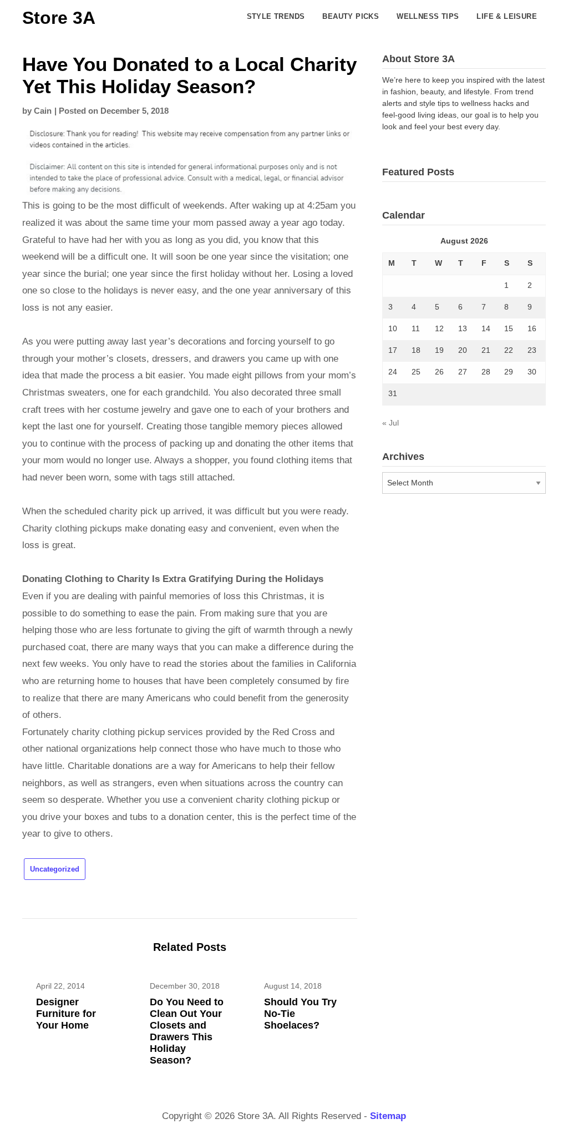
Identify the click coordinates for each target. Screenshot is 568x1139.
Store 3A (58, 18)
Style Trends (276, 16)
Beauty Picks (350, 16)
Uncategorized (54, 869)
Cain (43, 110)
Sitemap (388, 1116)
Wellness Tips (428, 16)
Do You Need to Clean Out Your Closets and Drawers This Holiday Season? (187, 1031)
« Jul (390, 422)
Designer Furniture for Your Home (66, 1013)
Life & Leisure (506, 16)
